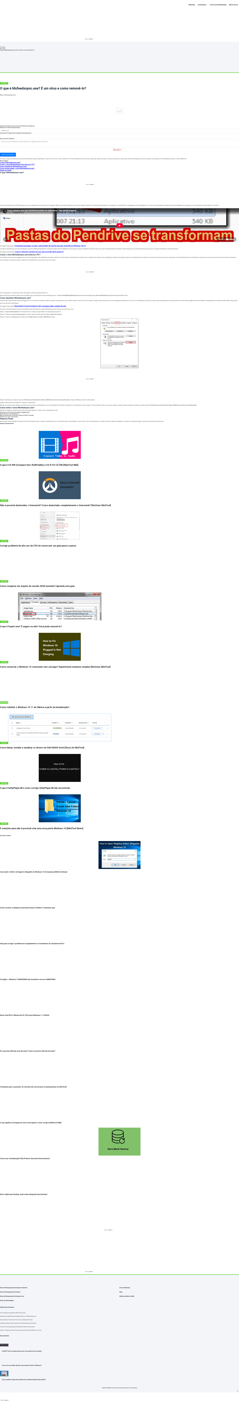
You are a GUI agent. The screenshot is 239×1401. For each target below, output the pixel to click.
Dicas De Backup (125, 1287)
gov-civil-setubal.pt (132, 1387)
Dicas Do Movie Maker (7, 1300)
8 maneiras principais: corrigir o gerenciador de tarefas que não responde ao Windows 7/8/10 (50, 246)
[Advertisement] (119, 24)
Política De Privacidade (218, 5)
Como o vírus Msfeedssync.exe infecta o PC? (17, 164)
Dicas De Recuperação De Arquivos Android (13, 1287)
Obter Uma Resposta (8, 154)
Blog (121, 1292)
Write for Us (233, 5)
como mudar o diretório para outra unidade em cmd (16, 1320)
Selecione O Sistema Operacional (10, 127)
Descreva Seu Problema (7, 138)
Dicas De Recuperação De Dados (10, 1292)
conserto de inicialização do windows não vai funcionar (17, 1326)
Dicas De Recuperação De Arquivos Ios (12, 1296)
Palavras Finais (5, 170)
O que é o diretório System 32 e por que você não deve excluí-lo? (39, 252)
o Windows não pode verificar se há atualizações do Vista (18, 1323)
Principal (191, 5)
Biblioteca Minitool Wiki (4, 460)
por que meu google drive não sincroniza (13, 1313)
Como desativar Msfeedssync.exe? (13, 166)
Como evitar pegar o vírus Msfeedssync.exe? (17, 168)
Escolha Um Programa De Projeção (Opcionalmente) (15, 133)
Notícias (2, 48)
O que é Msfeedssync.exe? (10, 162)
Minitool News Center (4, 501)
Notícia (4, 743)
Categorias (202, 5)
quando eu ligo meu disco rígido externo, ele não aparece (18, 1316)
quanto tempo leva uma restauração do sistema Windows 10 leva (20, 1330)
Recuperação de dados (4, 703)
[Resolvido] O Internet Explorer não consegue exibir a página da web (40, 306)
